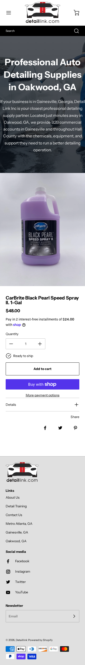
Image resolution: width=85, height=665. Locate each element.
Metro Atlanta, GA (19, 523)
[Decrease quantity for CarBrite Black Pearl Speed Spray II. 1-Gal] (11, 344)
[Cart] (74, 13)
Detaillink (21, 640)
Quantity (12, 334)
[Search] (74, 31)
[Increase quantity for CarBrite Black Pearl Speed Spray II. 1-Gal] (40, 344)
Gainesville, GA (17, 532)
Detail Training (16, 506)
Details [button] (11, 404)
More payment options (43, 395)
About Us (13, 497)
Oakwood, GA (16, 541)
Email (13, 616)
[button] (11, 13)
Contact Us (14, 515)
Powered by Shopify (40, 640)
